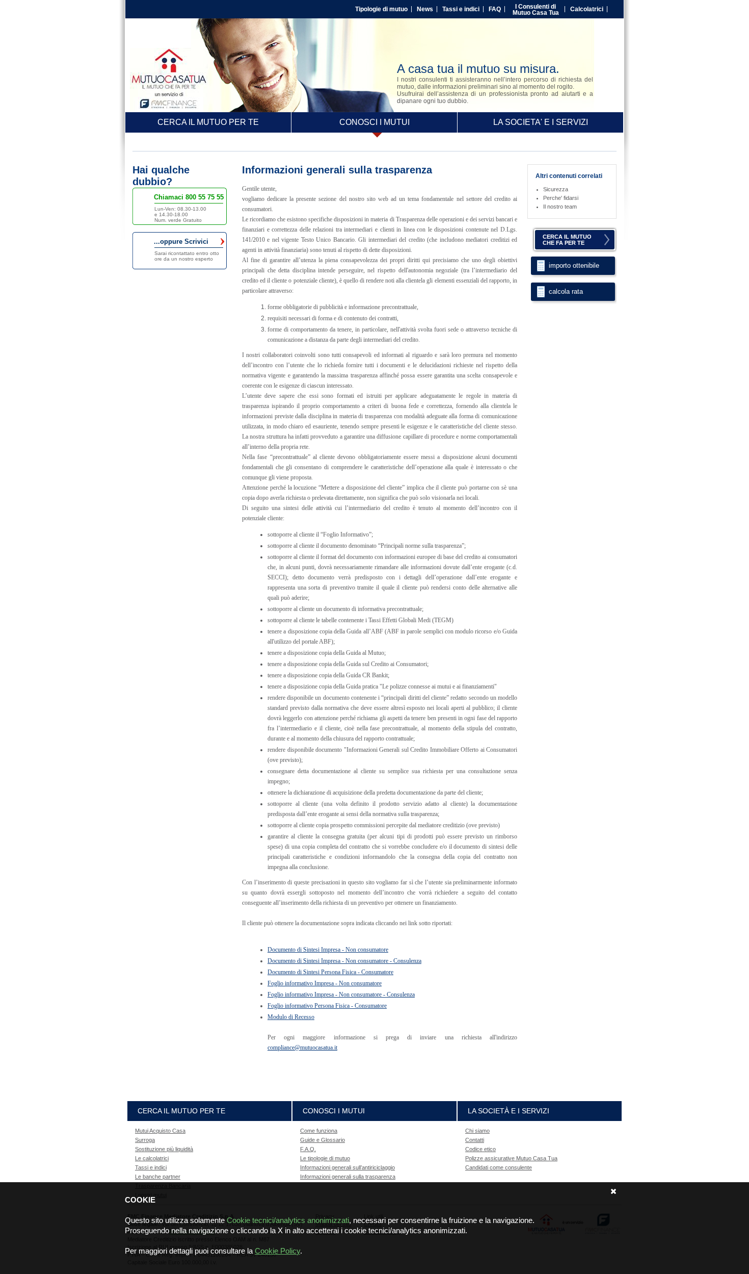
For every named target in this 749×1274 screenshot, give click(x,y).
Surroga (145, 1140)
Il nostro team (560, 206)
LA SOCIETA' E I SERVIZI (540, 122)
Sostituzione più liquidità (164, 1149)
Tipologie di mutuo (381, 9)
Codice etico (480, 1149)
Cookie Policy (277, 1250)
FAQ (495, 9)
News (425, 9)
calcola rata (566, 291)
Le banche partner (157, 1177)
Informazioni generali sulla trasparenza (347, 1177)
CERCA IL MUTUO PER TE (208, 122)
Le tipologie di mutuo (325, 1158)
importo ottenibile (574, 265)
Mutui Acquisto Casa (160, 1131)
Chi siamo (477, 1131)
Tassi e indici (460, 9)
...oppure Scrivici (187, 241)
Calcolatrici (586, 9)
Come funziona (318, 1131)
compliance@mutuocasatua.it (302, 1047)
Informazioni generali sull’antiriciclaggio (347, 1167)
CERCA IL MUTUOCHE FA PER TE (567, 240)
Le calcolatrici (152, 1158)
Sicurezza (555, 189)
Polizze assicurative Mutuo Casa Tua (511, 1158)
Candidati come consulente (498, 1167)
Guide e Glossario (322, 1140)
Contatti (474, 1140)
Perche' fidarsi (560, 198)
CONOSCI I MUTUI (374, 122)
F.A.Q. (308, 1149)
